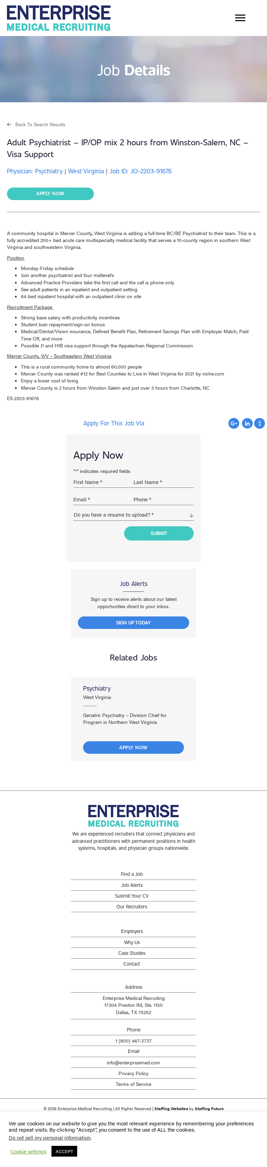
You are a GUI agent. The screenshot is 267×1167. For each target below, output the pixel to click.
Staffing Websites (171, 1108)
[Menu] (240, 18)
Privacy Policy (133, 1073)
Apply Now (133, 747)
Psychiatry (97, 688)
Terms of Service (133, 1083)
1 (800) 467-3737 (133, 1040)
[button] (36, 124)
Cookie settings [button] (28, 1151)
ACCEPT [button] (64, 1151)
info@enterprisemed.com (133, 1062)
